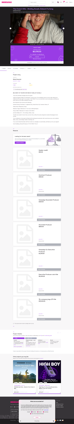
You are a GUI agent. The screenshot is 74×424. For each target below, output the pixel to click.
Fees (57, 402)
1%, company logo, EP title (47, 299)
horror (31, 85)
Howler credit (43, 150)
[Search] (30, 2)
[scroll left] (10, 28)
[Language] (58, 2)
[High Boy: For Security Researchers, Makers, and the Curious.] (49, 371)
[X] (12, 407)
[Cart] (61, 2)
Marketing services (59, 404)
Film (14, 85)
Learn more (28, 345)
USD (53, 2)
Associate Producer (45, 225)
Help (41, 335)
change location (42, 5)
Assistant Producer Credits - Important (37, 62)
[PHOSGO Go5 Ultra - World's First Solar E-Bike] (24, 371)
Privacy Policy (13, 420)
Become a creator (59, 405)
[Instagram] (16, 407)
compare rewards (20, 142)
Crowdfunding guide (48, 335)
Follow (37, 56)
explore (41, 358)
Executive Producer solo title (48, 274)
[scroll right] (63, 28)
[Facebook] (11, 407)
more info (40, 166)
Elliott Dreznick (17, 10)
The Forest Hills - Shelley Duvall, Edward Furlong (33, 9)
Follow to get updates (18, 346)
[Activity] (63, 2)
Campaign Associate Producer (49, 200)
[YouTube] (14, 407)
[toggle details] (35, 393)
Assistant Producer (45, 175)
